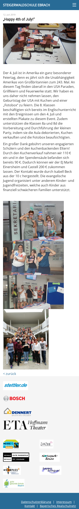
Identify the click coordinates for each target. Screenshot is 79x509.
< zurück (9, 373)
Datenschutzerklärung (36, 502)
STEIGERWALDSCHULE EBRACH (26, 5)
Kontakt (30, 506)
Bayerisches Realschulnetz (58, 506)
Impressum (64, 502)
